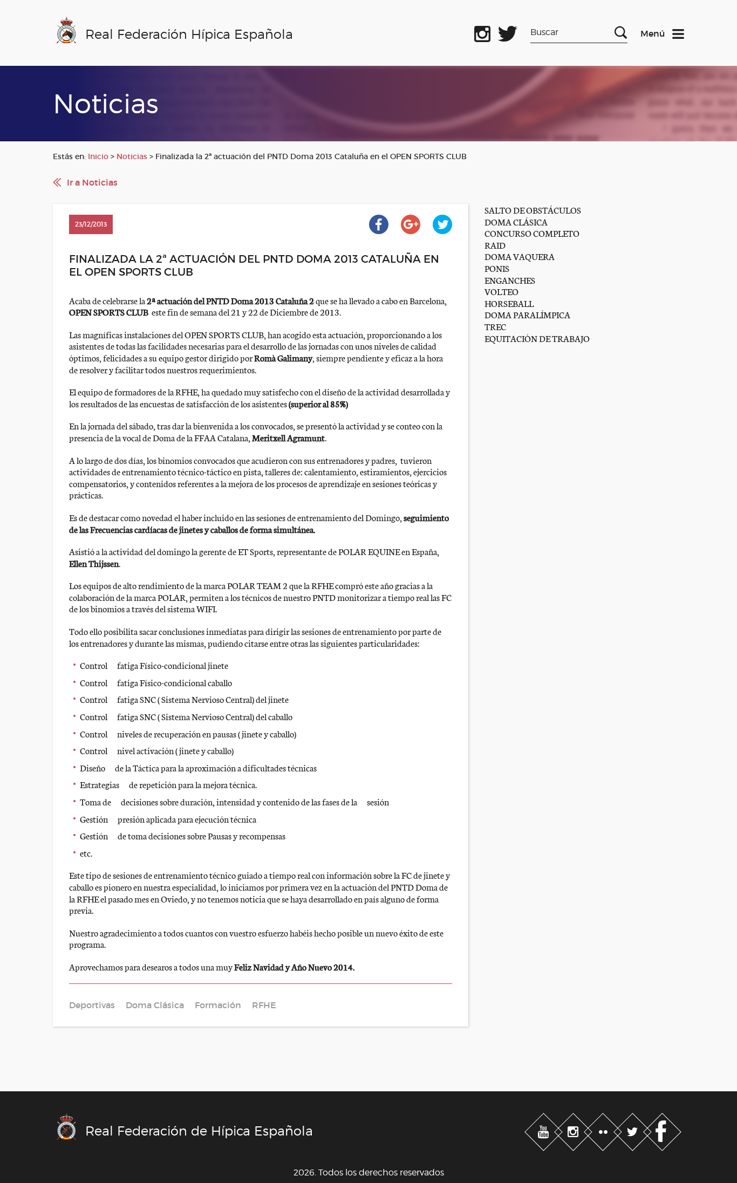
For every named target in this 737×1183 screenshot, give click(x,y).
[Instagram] (574, 1129)
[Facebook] (662, 1129)
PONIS (496, 268)
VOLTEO (501, 291)
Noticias (132, 156)
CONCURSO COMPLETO (531, 233)
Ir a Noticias (92, 182)
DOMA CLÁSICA (516, 221)
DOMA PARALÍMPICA (527, 314)
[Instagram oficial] (482, 31)
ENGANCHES (509, 279)
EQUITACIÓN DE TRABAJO (537, 338)
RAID (495, 244)
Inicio (98, 156)
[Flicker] (604, 1129)
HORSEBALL (509, 303)
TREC (495, 326)
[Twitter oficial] (507, 31)
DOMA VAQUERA (519, 256)
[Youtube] (544, 1129)
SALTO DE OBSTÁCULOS (532, 209)
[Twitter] (633, 1129)
